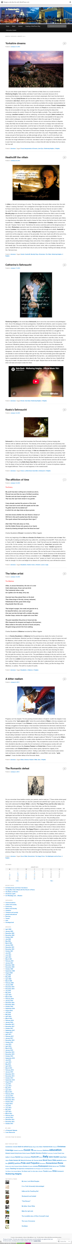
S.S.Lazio (30, 1166)
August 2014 (9, 1082)
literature (15, 1160)
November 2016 (9, 1040)
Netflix (40, 1160)
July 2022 (8, 939)
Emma (24, 1153)
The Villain (48, 254)
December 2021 (9, 947)
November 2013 (9, 1100)
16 (26, 875)
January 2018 (9, 1022)
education (55, 1150)
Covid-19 (28, 1149)
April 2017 (8, 1034)
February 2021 (9, 961)
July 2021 (8, 953)
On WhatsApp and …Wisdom (13, 895)
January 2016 (9, 1050)
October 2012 (9, 1123)
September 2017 (10, 1030)
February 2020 (9, 983)
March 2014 (8, 1092)
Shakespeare (43, 1166)
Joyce (7, 1160)
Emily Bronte (18, 1153)
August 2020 (9, 973)
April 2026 (8, 929)
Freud (22, 148)
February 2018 (9, 1020)
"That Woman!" (26, 1201)
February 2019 (9, 998)
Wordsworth (60, 1171)
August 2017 (9, 1032)
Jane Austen (54, 1156)
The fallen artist (14, 573)
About (13, 26)
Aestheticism (9, 1147)
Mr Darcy (21, 1160)
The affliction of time (17, 479)
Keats (22, 471)
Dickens (26, 759)
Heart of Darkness (26, 1157)
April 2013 (8, 1111)
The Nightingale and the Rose (53, 856)
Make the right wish (27, 1211)
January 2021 (9, 963)
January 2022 (9, 945)
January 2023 (9, 931)
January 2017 (9, 1038)
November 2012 (9, 1121)
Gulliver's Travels (10, 1157)
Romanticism (31, 856)
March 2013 (8, 1113)
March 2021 (8, 959)
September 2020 (10, 971)
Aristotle (15, 1147)
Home (7, 26)
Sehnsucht (42, 471)
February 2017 (9, 1036)
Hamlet (23, 254)
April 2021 (8, 957)
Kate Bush (28, 401)
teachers (7, 1168)
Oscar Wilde (24, 856)
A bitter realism (14, 678)
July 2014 (8, 1084)
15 (18, 875)
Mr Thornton (35, 1160)
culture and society (10, 904)
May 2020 (8, 977)
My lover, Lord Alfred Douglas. (30, 1181)
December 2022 (9, 933)
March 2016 (8, 1048)
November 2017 (9, 1026)
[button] (36, 785)
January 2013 (9, 1117)
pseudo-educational (11, 914)
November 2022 (9, 935)
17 (34, 875)
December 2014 (9, 1074)
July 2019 (8, 991)
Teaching (13, 1168)
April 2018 (8, 1016)
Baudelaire (24, 565)
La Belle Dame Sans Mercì (31, 471)
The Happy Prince (40, 856)
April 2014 (8, 1090)
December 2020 (9, 965)
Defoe (35, 1150)
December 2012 (9, 1119)
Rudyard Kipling (18, 1166)
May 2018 (8, 1014)
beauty (30, 1147)
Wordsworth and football (29, 1196)
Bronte (22, 401)
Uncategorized (9, 922)
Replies (57, 148)
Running (7, 916)
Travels (7, 918)
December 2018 (9, 1002)
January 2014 (9, 1096)
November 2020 (9, 967)
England (28, 1153)
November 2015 (9, 1054)
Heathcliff (27, 254)
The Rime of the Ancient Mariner (13, 1171)
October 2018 (9, 1006)
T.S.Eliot (62, 1166)
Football (55, 1153)
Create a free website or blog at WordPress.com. (24, 1237)
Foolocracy (8, 906)
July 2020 (8, 975)
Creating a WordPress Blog (32, 26)
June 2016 (8, 1044)
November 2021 (9, 949)
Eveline (44, 1153)
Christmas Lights (10, 893)
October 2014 (9, 1078)
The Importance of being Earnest (25, 1168)
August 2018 (9, 1010)
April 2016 (8, 1046)
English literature (36, 1153)
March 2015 (8, 1068)
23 (26, 877)
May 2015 (8, 1064)
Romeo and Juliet (9, 1166)
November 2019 (9, 989)
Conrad (16, 1150)
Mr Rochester (28, 1160)
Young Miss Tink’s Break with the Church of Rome (20, 890)
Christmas (61, 1146)
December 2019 (9, 987)
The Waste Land (26, 1171)
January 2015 (9, 1072)
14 (9, 875)
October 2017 (9, 1028)
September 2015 (10, 1058)
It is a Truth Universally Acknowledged (33, 1186)
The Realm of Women (11, 892)
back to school (23, 1146)
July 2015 (8, 1060)
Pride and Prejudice (30, 1163)
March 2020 (8, 981)
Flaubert (31, 759)
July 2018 (8, 1012)
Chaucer (55, 1146)
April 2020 (8, 979)
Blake (22, 759)
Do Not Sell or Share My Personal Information (49, 1237)
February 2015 (9, 1070)
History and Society (11, 908)
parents (64, 1160)
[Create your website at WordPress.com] (36, 2)
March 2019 (8, 997)
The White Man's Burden (37, 1171)
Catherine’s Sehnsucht (18, 264)
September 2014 (10, 1080)
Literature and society (11, 912)
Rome (60, 1163)
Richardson (42, 254)
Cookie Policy (37, 1241)
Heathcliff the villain (16, 157)
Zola (39, 759)
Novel (45, 1160)
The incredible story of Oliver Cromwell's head (35, 1216)
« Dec (17, 881)
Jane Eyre (41, 148)
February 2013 (9, 1115)
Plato (6, 1163)
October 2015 (9, 1056)
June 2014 (8, 1086)
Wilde (35, 759)
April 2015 (8, 1066)
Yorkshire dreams (15, 43)
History (40, 1157)
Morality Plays (34, 254)
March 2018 (8, 1018)
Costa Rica (20, 1150)
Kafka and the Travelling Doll (30, 1191)
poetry (11, 1163)
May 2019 (8, 992)
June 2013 (8, 1108)
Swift (57, 1166)
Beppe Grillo (36, 1146)
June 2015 (8, 1062)
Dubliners (46, 1150)
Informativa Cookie (11, 30)
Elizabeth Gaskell (10, 1153)
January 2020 (9, 985)
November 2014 (9, 1076)
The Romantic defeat (17, 768)
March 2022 (8, 943)
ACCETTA (28, 1243)
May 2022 (8, 941)
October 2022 (9, 937)
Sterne (54, 1166)
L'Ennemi (37, 565)
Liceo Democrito (10, 1132)
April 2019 (8, 995)
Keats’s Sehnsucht (16, 409)
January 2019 (9, 1000)
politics (17, 1163)
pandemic (59, 1160)
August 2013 (9, 1103)
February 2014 (9, 1094)
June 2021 (8, 955)
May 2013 (8, 1109)
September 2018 (10, 1008)
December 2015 (9, 1052)
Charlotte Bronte (47, 1147)
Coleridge (9, 1150)
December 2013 (9, 1098)
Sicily (50, 1166)
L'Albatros (30, 670)
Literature (13, 148)
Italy (45, 1156)
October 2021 (9, 951)
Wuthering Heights (49, 148)
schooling (35, 1166)
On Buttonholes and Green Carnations (16, 888)
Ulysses (50, 1171)
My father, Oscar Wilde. (28, 1206)
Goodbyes (25, 1226)
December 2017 (9, 1024)
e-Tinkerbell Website (11, 1130)
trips (6, 920)
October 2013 (9, 1102)
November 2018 (9, 1004)
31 (34, 879)
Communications (10, 902)
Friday (62, 1153)
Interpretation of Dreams (31, 148)
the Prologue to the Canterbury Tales (43, 1168)
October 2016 (9, 1042)
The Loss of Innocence (28, 1221)
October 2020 (9, 969)
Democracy (39, 1150)
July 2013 (8, 1106)
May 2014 (8, 1088)
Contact (20, 26)
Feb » (51, 881)
